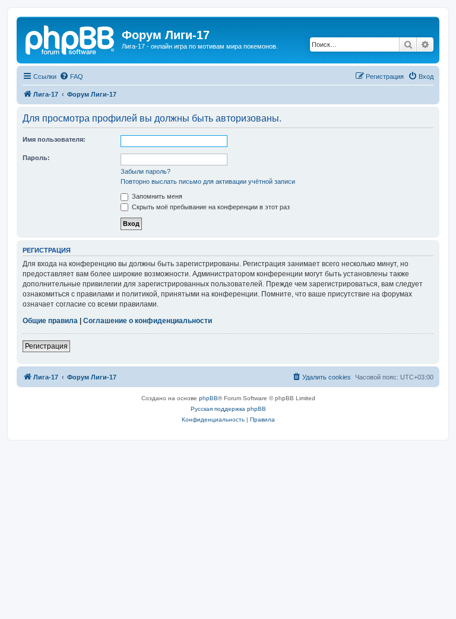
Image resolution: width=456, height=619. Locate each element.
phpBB (208, 398)
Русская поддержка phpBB (228, 409)
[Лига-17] (71, 39)
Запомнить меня (156, 196)
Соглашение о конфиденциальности (147, 321)
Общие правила (50, 321)
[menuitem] (71, 76)
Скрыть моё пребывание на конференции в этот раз (210, 206)
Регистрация (46, 346)
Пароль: (36, 157)
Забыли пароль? (145, 171)
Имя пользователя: (54, 139)
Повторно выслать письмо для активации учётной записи (208, 181)
